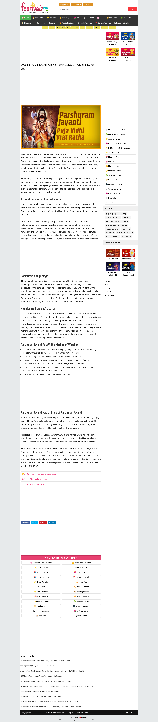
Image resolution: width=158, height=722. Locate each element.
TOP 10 (130, 232)
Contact (108, 288)
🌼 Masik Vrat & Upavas (81, 562)
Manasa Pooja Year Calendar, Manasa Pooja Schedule (39, 691)
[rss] (135, 712)
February (52, 28)
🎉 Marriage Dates (81, 591)
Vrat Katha (126, 236)
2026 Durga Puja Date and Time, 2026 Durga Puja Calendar (41, 696)
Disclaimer (109, 291)
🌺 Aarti (77, 17)
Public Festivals (112, 228)
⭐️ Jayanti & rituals (113, 139)
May (68, 28)
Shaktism (121, 232)
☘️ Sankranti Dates (81, 601)
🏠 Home (25, 17)
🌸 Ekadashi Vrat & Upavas (41, 562)
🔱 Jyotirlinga (64, 17)
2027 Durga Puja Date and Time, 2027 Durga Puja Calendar (41, 676)
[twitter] (127, 712)
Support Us (64, 5)
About (107, 284)
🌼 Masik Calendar (81, 596)
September (90, 28)
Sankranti (110, 232)
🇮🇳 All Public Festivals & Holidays (35, 484)
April (63, 28)
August (82, 28)
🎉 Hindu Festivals (41, 572)
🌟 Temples (51, 17)
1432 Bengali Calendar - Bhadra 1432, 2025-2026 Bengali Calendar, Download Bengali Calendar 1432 (56, 686)
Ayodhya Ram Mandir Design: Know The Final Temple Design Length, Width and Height (52, 671)
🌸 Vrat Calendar (41, 596)
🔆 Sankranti (40, 23)
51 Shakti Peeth (112, 213)
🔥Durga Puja (37, 17)
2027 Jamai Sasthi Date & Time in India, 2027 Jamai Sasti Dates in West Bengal (49, 701)
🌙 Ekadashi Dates (41, 601)
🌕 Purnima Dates (41, 606)
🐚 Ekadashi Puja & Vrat (115, 130)
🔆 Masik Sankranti (81, 586)
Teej (108, 236)
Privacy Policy (110, 295)
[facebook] (131, 712)
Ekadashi (126, 217)
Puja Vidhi (126, 228)
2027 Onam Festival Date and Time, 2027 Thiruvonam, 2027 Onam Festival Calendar (50, 707)
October (97, 28)
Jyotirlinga (111, 225)
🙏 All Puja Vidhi (41, 567)
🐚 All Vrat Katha (81, 567)
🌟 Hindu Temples (41, 582)
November (104, 28)
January (45, 28)
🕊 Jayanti (52, 23)
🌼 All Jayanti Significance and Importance (39, 474)
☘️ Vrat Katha (125, 17)
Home (107, 281)
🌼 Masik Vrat (111, 17)
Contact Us (77, 5)
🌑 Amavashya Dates (81, 606)
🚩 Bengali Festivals (103, 23)
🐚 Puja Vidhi (88, 17)
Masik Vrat (122, 225)
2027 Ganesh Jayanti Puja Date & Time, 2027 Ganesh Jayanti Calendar (45, 661)
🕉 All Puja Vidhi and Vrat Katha (34, 479)
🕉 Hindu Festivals (85, 23)
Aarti (123, 213)
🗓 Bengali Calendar (121, 23)
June (72, 28)
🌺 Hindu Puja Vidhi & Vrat (116, 143)
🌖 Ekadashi (26, 23)
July (77, 28)
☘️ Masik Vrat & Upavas (115, 134)
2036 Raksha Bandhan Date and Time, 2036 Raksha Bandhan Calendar (45, 681)
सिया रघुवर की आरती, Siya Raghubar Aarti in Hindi (37, 666)
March (58, 28)
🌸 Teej (100, 17)
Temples (115, 236)
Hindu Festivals (112, 221)
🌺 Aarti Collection (81, 572)
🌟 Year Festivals (41, 591)
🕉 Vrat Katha (81, 615)
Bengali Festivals (113, 217)
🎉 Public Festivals (66, 23)
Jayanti (125, 221)
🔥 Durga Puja (81, 582)
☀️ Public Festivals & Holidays (117, 148)
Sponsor (88, 5)
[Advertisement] (61, 45)
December (112, 28)
